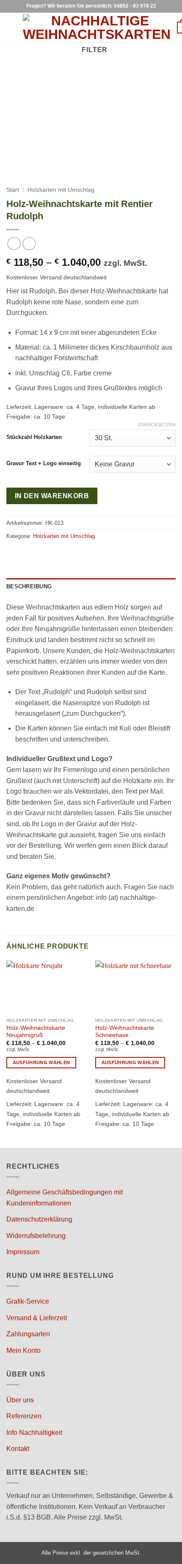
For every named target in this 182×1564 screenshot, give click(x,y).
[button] (11, 27)
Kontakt (17, 1448)
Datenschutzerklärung (39, 1219)
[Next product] (13, 243)
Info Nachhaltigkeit (34, 1432)
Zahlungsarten (28, 1334)
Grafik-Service (27, 1301)
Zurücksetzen (157, 424)
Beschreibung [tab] (29, 586)
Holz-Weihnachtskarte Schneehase (124, 1032)
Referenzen (23, 1416)
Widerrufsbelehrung (36, 1235)
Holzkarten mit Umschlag (61, 190)
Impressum (22, 1251)
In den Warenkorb (52, 495)
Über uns (20, 1400)
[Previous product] (29, 243)
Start (12, 190)
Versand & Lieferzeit (36, 1317)
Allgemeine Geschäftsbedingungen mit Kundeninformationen (64, 1198)
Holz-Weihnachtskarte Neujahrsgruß (35, 1032)
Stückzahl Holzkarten (34, 437)
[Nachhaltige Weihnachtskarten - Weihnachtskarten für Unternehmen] (97, 27)
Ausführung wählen (41, 1062)
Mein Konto (23, 1350)
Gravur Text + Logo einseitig (43, 463)
